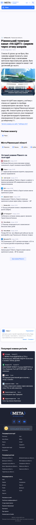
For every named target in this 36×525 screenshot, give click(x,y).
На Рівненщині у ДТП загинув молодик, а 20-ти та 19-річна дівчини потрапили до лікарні (17, 242)
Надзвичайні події (7, 447)
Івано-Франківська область (9, 466)
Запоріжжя (22, 482)
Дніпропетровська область (26, 458)
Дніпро (4, 485)
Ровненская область (16, 37)
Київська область (24, 466)
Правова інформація (8, 506)
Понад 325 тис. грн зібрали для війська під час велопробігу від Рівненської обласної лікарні (17, 234)
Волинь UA (7, 161)
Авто (3, 444)
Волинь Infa (7, 205)
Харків (4, 482)
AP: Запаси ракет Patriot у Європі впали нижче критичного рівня (17, 192)
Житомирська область (25, 460)
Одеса (19, 392)
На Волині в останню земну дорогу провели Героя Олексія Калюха (16, 217)
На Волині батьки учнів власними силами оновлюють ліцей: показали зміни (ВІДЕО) (16, 164)
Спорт (21, 442)
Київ (17, 383)
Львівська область (7, 469)
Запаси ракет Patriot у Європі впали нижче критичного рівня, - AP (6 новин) (15, 251)
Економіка (5, 450)
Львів (3, 487)
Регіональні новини (15, 3)
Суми (11, 375)
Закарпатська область (8, 463)
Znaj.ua (6, 169)
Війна (20, 439)
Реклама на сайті (7, 497)
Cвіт (20, 436)
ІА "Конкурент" (8, 213)
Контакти (5, 508)
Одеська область (24, 469)
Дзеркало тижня (8, 196)
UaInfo (5, 247)
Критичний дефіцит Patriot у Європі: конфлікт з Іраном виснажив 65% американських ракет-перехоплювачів (17, 182)
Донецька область (7, 460)
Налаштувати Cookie (8, 514)
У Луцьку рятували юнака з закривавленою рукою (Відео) (16, 208)
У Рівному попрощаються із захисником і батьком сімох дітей (15, 225)
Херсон (4, 493)
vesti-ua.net (7, 178)
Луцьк (4, 490)
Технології (22, 447)
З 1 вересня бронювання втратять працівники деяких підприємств (17, 173)
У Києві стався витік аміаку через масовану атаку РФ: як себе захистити (18, 387)
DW (5, 188)
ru (30, 2)
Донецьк (21, 487)
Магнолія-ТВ (7, 239)
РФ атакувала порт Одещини (12, 394)
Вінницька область (7, 458)
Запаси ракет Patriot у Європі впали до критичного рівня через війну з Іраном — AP (16, 200)
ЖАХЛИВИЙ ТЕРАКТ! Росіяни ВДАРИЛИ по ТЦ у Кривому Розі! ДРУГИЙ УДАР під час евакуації (18, 369)
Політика (4, 436)
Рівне (20, 479)
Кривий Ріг (15, 354)
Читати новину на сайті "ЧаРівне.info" (14, 124)
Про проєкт (5, 511)
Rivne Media (7, 222)
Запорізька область (24, 463)
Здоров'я (21, 444)
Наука (4, 442)
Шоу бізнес (5, 439)
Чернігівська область (8, 471)
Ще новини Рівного (18, 259)
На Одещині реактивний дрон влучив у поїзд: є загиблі (16, 378)
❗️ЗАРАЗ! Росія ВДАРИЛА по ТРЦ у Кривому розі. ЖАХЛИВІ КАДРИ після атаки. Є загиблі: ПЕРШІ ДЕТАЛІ (18, 358)
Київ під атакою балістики (12, 401)
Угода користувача (7, 503)
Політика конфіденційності (8, 500)
